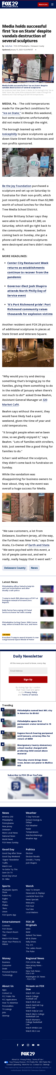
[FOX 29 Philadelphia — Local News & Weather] (10, 4)
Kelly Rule (8, 46)
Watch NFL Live (33, 993)
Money (6, 958)
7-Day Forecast (32, 816)
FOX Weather (32, 825)
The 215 (29, 945)
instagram (28, 1045)
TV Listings (7, 1009)
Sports (6, 886)
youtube (33, 1045)
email (38, 1045)
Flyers (4, 902)
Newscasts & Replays (35, 893)
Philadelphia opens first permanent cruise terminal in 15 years (34, 724)
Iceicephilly (9, 134)
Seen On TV (7, 872)
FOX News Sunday (10, 842)
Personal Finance (9, 972)
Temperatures (32, 832)
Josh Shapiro (31, 863)
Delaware (6, 829)
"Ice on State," (11, 113)
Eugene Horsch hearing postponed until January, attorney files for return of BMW (35, 736)
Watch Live (43, 5)
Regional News (35, 958)
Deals (4, 968)
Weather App (31, 838)
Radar (28, 828)
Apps (4, 990)
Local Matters (32, 912)
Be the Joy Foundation (16, 186)
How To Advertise (10, 1002)
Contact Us (7, 993)
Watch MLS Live (33, 1031)
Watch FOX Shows (10, 938)
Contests (6, 925)
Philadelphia (7, 820)
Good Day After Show (11, 853)
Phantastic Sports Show (10, 891)
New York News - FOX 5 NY (33, 972)
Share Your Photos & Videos (11, 942)
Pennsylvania (8, 823)
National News (8, 836)
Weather (31, 812)
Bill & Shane (31, 938)
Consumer (6, 965)
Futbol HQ (6, 895)
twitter (23, 1045)
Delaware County (37, 46)
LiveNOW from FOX (34, 896)
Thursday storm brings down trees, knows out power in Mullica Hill (35, 763)
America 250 (7, 816)
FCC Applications (9, 999)
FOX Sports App (9, 915)
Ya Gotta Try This (10, 869)
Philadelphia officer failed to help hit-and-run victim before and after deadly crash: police (18, 588)
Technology (7, 975)
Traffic (5, 863)
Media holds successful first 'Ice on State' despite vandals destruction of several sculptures (25, 86)
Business (6, 962)
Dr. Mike (6, 879)
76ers (4, 908)
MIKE (28, 928)
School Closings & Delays (34, 821)
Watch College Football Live (32, 997)
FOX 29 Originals (31, 923)
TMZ (4, 935)
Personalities (7, 1006)
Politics (30, 849)
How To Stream (33, 890)
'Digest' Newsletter (10, 859)
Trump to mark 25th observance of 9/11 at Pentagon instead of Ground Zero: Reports (20, 600)
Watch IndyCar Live (34, 1011)
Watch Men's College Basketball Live (35, 1015)
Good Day (8, 849)
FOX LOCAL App (33, 962)
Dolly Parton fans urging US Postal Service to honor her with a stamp (17, 611)
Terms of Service (30, 694)
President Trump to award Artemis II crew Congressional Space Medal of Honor (20, 638)
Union (4, 911)
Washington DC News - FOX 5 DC (35, 977)
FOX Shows (7, 928)
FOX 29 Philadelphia (21, 46)
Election (29, 853)
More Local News (10, 832)
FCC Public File (8, 996)
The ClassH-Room (10, 932)
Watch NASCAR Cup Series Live (34, 1006)
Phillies (5, 905)
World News (7, 839)
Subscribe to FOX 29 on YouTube (25, 775)
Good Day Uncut (9, 876)
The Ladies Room (33, 948)
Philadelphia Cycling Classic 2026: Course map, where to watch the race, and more (19, 623)
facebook (17, 1045)
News (34, 567)
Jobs (4, 1012)
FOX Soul (30, 906)
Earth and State (38, 545)
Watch (30, 886)
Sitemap (5, 1015)
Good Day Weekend (11, 856)
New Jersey (7, 826)
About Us (7, 986)
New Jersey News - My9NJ (34, 966)
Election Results (33, 856)
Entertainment (11, 921)
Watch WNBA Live (34, 1027)
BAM (28, 932)
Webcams (30, 902)
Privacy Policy (31, 692)
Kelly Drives (31, 941)
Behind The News (33, 935)
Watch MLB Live (33, 1002)
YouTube (30, 909)
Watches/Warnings (34, 835)
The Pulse (30, 951)
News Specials (32, 899)
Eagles (5, 898)
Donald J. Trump (33, 859)
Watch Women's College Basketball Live (34, 1022)
